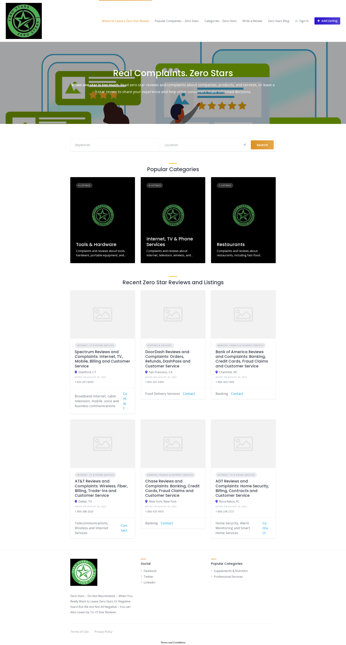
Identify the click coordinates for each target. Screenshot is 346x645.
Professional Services (228, 577)
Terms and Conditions (173, 642)
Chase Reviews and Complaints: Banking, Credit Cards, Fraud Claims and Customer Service (172, 488)
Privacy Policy (103, 632)
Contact (189, 393)
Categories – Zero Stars (221, 21)
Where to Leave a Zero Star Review (125, 21)
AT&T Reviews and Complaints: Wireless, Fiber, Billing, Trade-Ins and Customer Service (101, 488)
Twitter (149, 577)
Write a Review (252, 21)
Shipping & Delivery (159, 345)
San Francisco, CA (160, 372)
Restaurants (231, 244)
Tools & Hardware (96, 244)
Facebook (150, 571)
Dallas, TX (85, 501)
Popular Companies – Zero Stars (177, 21)
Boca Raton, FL (229, 501)
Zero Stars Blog (278, 21)
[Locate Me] (244, 145)
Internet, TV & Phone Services (170, 242)
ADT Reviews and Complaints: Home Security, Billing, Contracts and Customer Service (242, 488)
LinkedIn (149, 582)
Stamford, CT (87, 372)
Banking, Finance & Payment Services (240, 345)
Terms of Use (79, 632)
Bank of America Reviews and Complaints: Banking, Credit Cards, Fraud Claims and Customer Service (242, 359)
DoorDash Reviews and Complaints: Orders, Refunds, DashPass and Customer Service (167, 359)
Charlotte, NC (228, 372)
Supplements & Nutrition (231, 571)
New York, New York (163, 501)
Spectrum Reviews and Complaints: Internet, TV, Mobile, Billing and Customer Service (102, 359)
